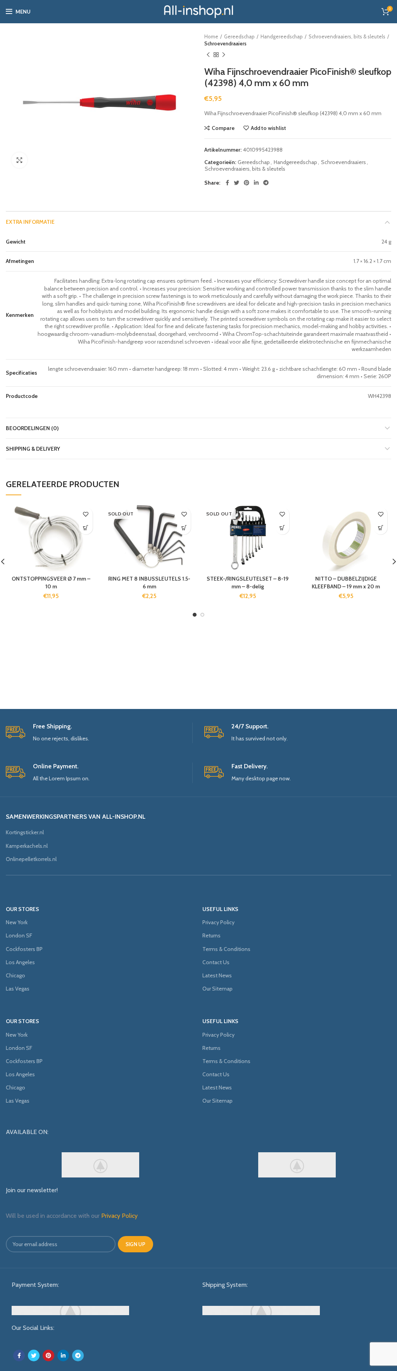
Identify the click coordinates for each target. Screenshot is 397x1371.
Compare (223, 128)
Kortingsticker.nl (25, 832)
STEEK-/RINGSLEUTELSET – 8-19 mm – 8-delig (247, 582)
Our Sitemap (217, 988)
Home (211, 36)
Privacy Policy (218, 922)
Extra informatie (30, 221)
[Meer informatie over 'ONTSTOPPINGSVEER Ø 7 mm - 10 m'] (86, 527)
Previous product (208, 55)
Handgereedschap (282, 36)
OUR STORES (22, 909)
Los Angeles (20, 962)
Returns (211, 935)
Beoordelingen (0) (32, 428)
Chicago (15, 975)
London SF (19, 935)
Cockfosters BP (24, 949)
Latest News (217, 975)
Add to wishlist (268, 128)
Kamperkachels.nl (27, 845)
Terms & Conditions (226, 949)
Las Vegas (17, 988)
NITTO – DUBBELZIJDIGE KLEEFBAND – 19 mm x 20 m (346, 582)
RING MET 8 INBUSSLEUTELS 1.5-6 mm (149, 582)
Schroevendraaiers (225, 43)
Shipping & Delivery (33, 448)
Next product (224, 55)
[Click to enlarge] (19, 160)
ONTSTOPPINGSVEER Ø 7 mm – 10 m (51, 582)
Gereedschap (239, 36)
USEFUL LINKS (220, 909)
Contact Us (216, 962)
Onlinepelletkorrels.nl (31, 859)
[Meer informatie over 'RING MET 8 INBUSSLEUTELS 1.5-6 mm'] (184, 527)
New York (17, 922)
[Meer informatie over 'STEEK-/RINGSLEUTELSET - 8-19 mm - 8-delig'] (282, 527)
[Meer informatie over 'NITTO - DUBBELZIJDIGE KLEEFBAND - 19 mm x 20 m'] (380, 527)
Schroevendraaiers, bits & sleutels (347, 36)
